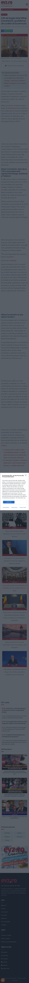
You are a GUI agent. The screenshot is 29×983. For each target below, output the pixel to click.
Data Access (14, 507)
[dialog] (14, 491)
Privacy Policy (23, 507)
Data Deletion (6, 507)
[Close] (26, 475)
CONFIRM (9, 502)
